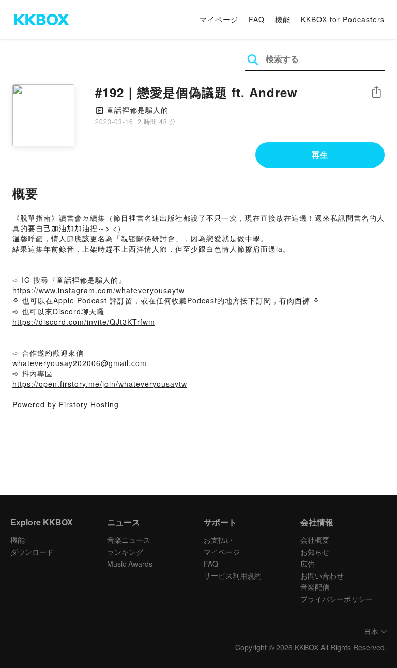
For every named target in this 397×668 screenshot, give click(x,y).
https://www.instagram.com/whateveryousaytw (98, 290)
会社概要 (314, 540)
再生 (320, 154)
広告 (307, 563)
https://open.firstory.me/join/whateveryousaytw (99, 383)
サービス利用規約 (233, 575)
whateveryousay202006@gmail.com (79, 363)
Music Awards (129, 563)
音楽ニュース (128, 540)
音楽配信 (314, 587)
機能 (283, 19)
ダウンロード (32, 551)
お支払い (218, 540)
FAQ (257, 19)
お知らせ (314, 551)
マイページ (219, 19)
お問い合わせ (322, 575)
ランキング (125, 551)
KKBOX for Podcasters (343, 19)
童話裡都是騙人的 (137, 109)
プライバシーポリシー (336, 599)
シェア (376, 92)
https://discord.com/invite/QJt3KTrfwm (83, 321)
